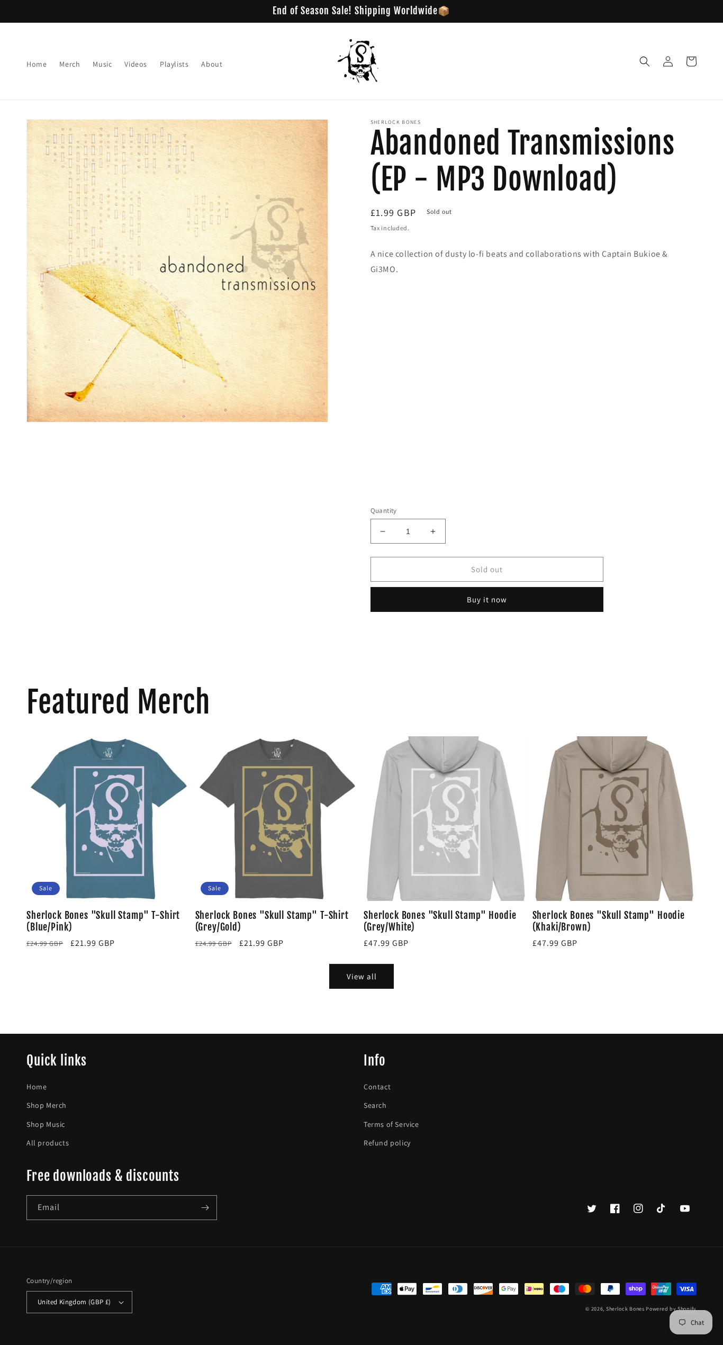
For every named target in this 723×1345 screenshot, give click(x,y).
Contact (377, 1086)
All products (47, 1143)
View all (362, 976)
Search (375, 1105)
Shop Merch (46, 1105)
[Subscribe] (204, 1207)
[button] (644, 61)
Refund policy (387, 1143)
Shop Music (45, 1124)
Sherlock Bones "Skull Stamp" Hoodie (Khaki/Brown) (608, 921)
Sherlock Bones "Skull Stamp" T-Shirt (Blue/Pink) (103, 921)
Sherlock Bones (625, 1308)
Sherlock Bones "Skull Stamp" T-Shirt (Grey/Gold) (272, 921)
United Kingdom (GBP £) (74, 1301)
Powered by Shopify (671, 1308)
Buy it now (487, 599)
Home (36, 1086)
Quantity (383, 510)
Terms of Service (391, 1124)
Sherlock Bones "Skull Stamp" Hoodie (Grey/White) (440, 921)
